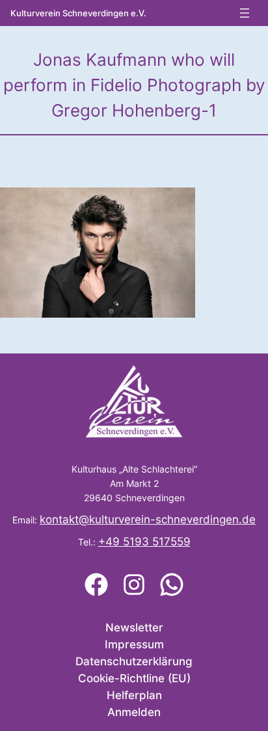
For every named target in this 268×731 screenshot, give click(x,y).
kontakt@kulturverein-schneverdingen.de (148, 519)
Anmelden (134, 712)
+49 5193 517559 (144, 541)
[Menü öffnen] (245, 13)
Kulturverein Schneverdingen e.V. (78, 13)
